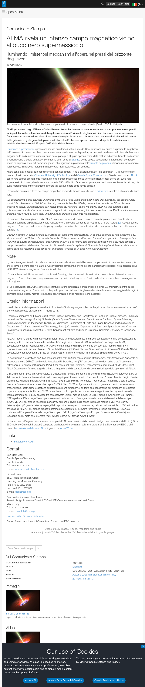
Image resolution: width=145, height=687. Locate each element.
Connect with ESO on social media (25, 516)
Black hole (77, 566)
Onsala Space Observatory (91, 175)
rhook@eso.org (23, 491)
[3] (17, 229)
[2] (119, 222)
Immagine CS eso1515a (17, 613)
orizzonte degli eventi (100, 162)
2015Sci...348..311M (82, 578)
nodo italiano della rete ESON (30, 428)
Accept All (30, 680)
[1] (115, 171)
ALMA (134, 175)
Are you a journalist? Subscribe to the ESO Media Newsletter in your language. (73, 532)
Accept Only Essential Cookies (65, 680)
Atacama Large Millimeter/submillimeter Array (94, 574)
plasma (75, 159)
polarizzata (102, 190)
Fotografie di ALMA (24, 441)
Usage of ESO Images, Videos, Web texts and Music (73, 528)
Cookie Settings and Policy (109, 680)
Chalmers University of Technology (52, 175)
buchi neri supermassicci (21, 148)
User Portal (124, 3)
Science (111, 3)
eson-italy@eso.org (25, 511)
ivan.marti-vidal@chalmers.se (30, 468)
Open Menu (14, 12)
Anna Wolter (66, 428)
